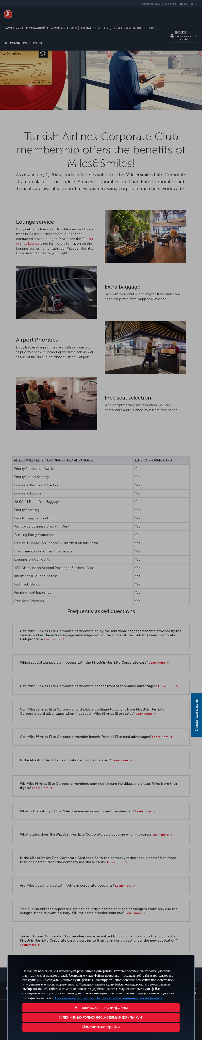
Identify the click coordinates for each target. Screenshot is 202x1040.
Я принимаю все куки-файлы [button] (101, 1007)
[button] (101, 1027)
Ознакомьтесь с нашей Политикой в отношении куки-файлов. (109, 998)
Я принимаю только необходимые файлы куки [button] (101, 1017)
